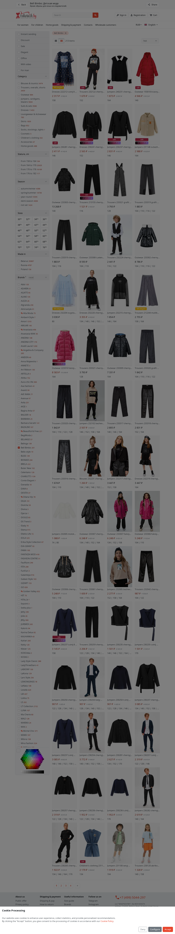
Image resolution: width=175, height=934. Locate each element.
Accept (168, 929)
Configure (155, 929)
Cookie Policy (107, 921)
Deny (142, 929)
